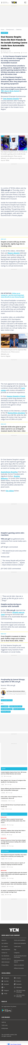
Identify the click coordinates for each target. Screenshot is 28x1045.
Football (3, 792)
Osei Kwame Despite (11, 98)
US (2, 776)
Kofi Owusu (6, 52)
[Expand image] (26, 136)
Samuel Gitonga (17, 52)
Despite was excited (13, 613)
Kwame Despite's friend (16, 396)
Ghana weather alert (16, 706)
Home (2, 29)
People (2, 809)
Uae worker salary (6, 709)
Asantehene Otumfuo (9, 472)
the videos (10, 491)
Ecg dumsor (4, 706)
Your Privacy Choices (15, 1044)
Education (3, 867)
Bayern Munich (14, 253)
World (2, 784)
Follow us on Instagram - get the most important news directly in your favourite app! (12, 295)
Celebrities (19, 29)
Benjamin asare (5, 711)
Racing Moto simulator (16, 413)
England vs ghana (19, 709)
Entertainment (10, 29)
